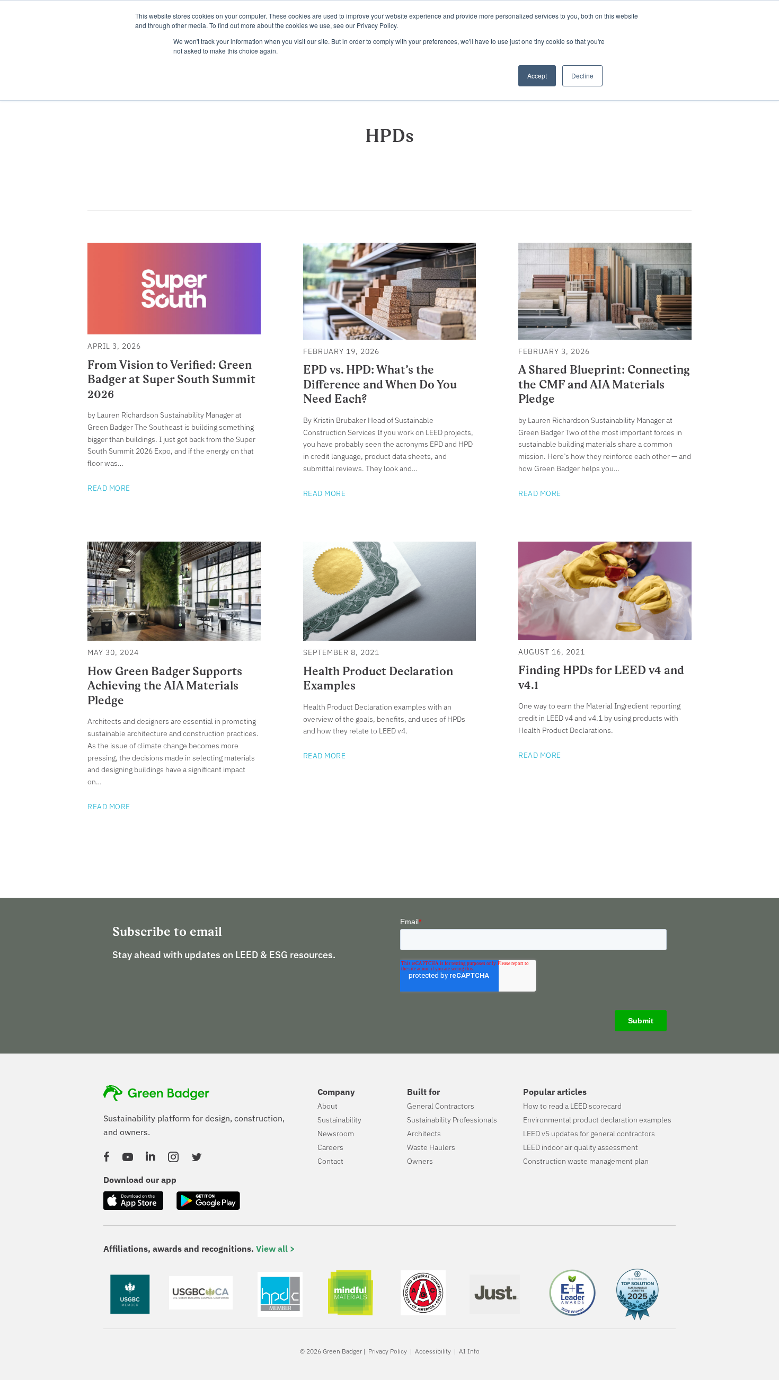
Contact (330, 1161)
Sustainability (339, 1120)
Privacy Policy (387, 1351)
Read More (108, 488)
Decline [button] (582, 75)
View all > (275, 1248)
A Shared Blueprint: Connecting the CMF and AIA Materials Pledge (604, 383)
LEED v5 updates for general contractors (589, 1133)
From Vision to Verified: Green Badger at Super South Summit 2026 (171, 379)
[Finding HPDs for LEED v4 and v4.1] (605, 634)
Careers (330, 1147)
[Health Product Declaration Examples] (389, 635)
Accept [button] (537, 75)
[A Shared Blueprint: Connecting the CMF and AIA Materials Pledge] (605, 334)
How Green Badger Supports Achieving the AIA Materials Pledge (164, 685)
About (327, 1106)
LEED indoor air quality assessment (580, 1147)
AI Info (469, 1351)
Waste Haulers (431, 1147)
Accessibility (433, 1351)
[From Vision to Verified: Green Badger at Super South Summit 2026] (174, 328)
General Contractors (440, 1106)
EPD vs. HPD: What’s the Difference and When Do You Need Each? (380, 383)
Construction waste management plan (586, 1161)
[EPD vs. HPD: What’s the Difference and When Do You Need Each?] (389, 334)
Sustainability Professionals (452, 1120)
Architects (424, 1133)
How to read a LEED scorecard (572, 1106)
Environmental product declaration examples (597, 1120)
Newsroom (335, 1133)
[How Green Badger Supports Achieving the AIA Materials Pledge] (174, 635)
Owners (420, 1161)
